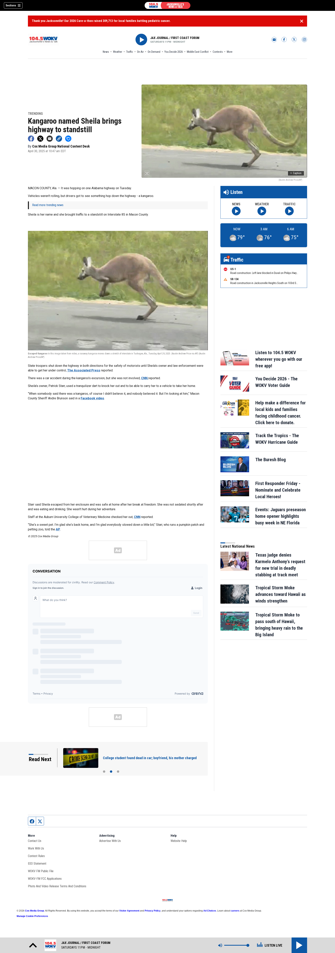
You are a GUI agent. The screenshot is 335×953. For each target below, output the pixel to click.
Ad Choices (209, 910)
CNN (144, 378)
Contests (218, 51)
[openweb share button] (68, 139)
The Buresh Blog (270, 459)
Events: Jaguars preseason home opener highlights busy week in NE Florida (280, 516)
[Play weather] (261, 211)
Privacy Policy (153, 910)
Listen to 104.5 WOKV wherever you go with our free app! (278, 359)
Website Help (179, 841)
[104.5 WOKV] (167, 5)
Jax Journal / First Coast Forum (174, 38)
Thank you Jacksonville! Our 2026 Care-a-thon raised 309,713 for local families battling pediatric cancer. (101, 21)
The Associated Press (83, 370)
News (106, 51)
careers (235, 910)
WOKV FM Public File (41, 871)
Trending (35, 114)
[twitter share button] (40, 139)
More (229, 51)
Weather (117, 51)
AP (58, 529)
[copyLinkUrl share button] (59, 139)
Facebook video (92, 398)
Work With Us (36, 848)
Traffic (129, 51)
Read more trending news (47, 205)
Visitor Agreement (129, 910)
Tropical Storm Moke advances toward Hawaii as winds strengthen (280, 594)
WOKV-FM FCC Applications (45, 878)
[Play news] (236, 211)
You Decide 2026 (173, 51)
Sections (11, 5)
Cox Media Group (34, 910)
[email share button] (50, 139)
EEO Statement (37, 863)
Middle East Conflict (198, 51)
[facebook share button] (31, 139)
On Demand (154, 51)
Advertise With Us (110, 841)
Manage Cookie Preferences (32, 916)
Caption (295, 173)
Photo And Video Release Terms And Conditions (57, 886)
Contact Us (34, 841)
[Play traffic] (289, 211)
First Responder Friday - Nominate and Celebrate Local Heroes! (277, 490)
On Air (140, 51)
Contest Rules (36, 856)
